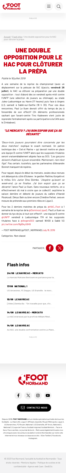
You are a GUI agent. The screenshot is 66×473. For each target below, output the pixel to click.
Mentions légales (28, 462)
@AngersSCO (27, 220)
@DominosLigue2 (38, 210)
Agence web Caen (35, 466)
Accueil (7, 36)
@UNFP (6, 217)
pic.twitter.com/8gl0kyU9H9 (16, 224)
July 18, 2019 (49, 230)
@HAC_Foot (54, 206)
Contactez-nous (36, 407)
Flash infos (17, 36)
